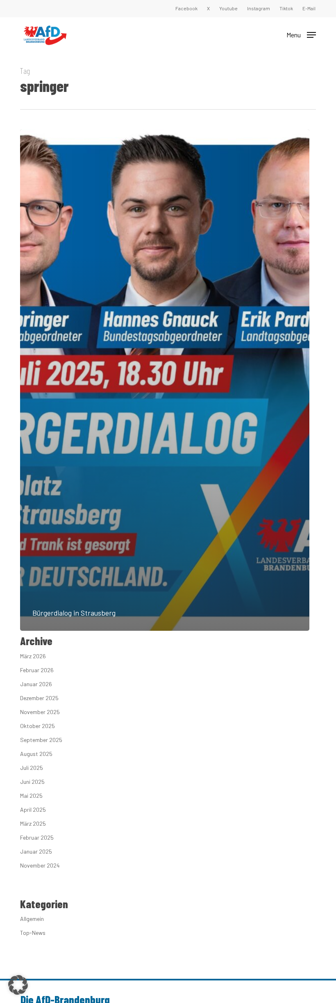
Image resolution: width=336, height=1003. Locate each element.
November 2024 (40, 865)
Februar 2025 (37, 837)
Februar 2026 (37, 669)
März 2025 (33, 823)
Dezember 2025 (39, 697)
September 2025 (41, 739)
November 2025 (40, 711)
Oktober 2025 (37, 725)
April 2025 (33, 809)
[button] (301, 34)
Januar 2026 (36, 683)
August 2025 (36, 753)
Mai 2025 (31, 795)
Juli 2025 (31, 767)
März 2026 (33, 656)
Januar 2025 (36, 851)
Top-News (32, 932)
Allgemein (32, 918)
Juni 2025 (32, 781)
